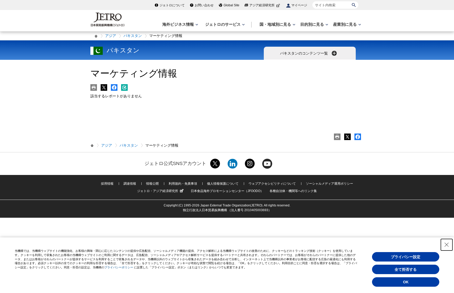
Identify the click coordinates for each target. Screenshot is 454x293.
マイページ (299, 5)
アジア (110, 36)
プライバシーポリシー (118, 267)
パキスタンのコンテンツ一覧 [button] (304, 53)
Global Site (231, 5)
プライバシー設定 (405, 257)
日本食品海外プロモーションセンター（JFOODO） (227, 191)
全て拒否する (406, 269)
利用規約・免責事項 (183, 183)
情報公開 (152, 183)
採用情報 (107, 183)
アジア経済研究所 (262, 5)
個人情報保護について (223, 183)
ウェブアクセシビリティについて (272, 183)
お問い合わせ (204, 5)
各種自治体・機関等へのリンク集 (293, 191)
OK (406, 282)
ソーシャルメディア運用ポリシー (329, 183)
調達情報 (129, 183)
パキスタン (132, 36)
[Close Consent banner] (446, 245)
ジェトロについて (172, 5)
